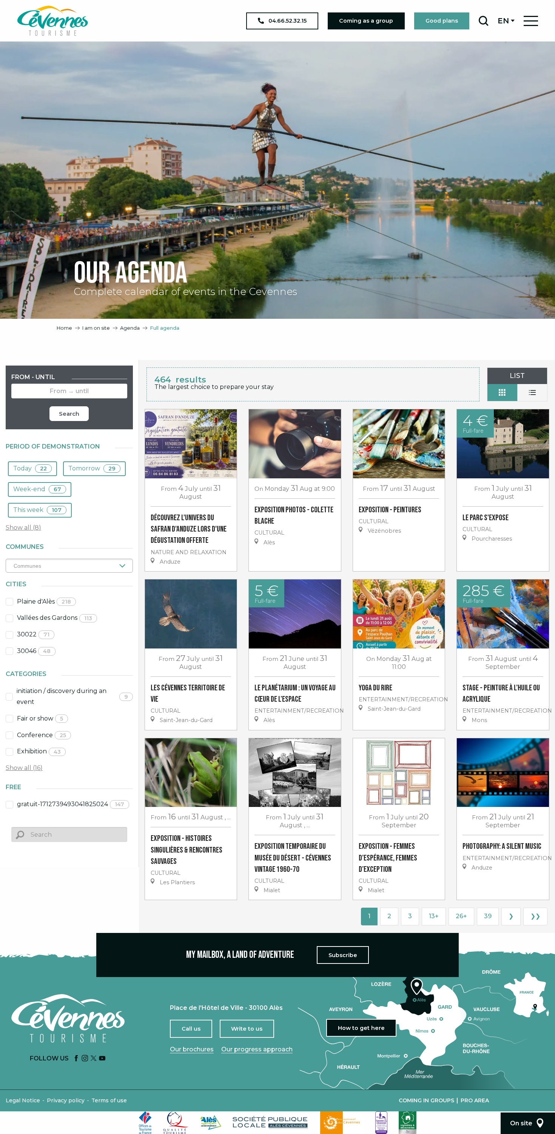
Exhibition (39, 751)
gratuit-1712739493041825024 (70, 804)
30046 (34, 651)
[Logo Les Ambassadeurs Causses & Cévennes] (381, 1122)
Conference (41, 735)
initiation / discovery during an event (72, 696)
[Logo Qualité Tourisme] (176, 1122)
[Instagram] (85, 1058)
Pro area (475, 1100)
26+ (461, 916)
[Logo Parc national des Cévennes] (342, 1122)
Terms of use (109, 1100)
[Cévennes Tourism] (52, 21)
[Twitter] (93, 1058)
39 (488, 916)
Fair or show (40, 718)
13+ (434, 916)
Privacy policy (66, 1100)
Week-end (37, 489)
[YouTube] (102, 1058)
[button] (483, 21)
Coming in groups (426, 1100)
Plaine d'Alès (44, 601)
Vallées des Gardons (54, 617)
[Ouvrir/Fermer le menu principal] (531, 21)
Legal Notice (23, 1100)
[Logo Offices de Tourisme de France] (145, 1122)
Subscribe (342, 955)
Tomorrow (92, 468)
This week (37, 509)
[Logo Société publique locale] (271, 1122)
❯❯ (535, 916)
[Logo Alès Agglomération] (210, 1122)
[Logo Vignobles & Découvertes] (407, 1122)
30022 (33, 634)
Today (30, 468)
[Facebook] (76, 1058)
